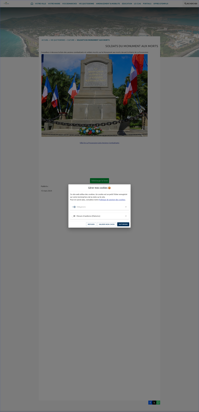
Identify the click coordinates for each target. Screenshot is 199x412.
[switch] (73, 216)
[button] (99, 207)
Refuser (91, 224)
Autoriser (123, 224)
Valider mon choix (107, 224)
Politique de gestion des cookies (112, 200)
